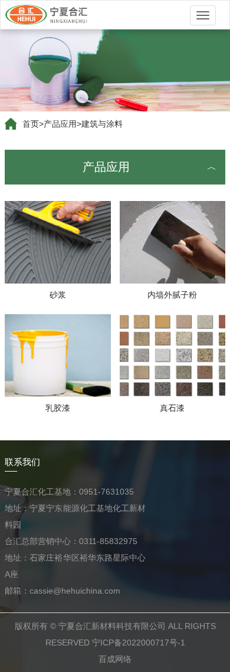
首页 (30, 124)
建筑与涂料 (102, 124)
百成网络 (115, 659)
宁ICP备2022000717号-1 (138, 642)
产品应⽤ (60, 124)
